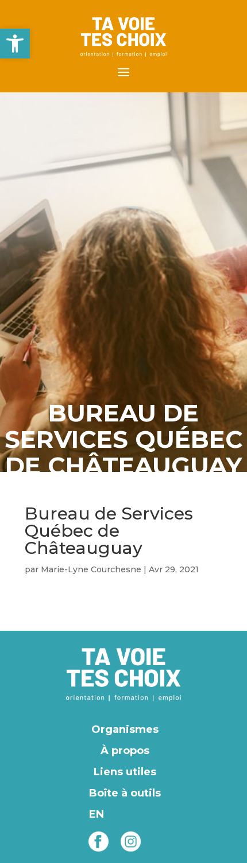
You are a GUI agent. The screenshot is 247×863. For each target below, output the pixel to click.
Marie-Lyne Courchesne (91, 569)
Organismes (125, 729)
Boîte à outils (125, 793)
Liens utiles (125, 772)
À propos (125, 750)
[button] (15, 43)
